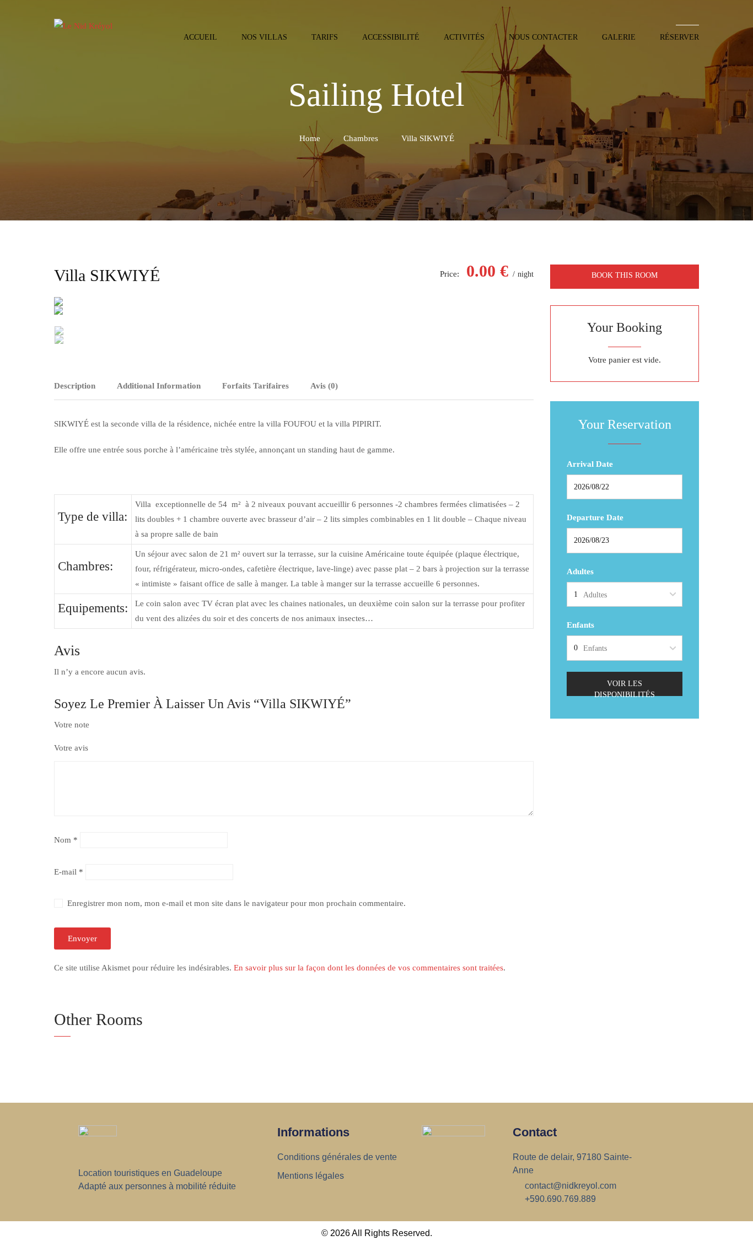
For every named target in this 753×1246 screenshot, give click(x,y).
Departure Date (595, 517)
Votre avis (71, 747)
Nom (66, 839)
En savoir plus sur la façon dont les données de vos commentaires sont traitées (368, 967)
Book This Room (624, 275)
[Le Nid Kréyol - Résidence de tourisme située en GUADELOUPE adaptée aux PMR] (91, 29)
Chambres (360, 138)
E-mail (68, 871)
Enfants (580, 625)
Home (309, 138)
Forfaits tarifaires (255, 385)
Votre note (71, 724)
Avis (324, 385)
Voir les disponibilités (624, 687)
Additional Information (159, 385)
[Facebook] (530, 385)
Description (74, 385)
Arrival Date (590, 464)
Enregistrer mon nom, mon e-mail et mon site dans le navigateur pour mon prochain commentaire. (236, 903)
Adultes (580, 571)
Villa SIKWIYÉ (107, 275)
